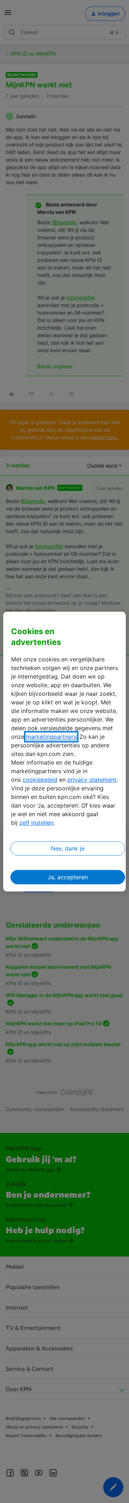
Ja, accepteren (68, 877)
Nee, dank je (68, 848)
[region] (64, 752)
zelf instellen (36, 822)
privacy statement (91, 779)
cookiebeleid (40, 779)
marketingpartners (51, 736)
